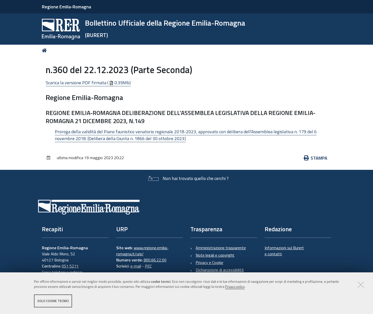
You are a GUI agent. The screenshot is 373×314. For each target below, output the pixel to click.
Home (45, 50)
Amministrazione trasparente (221, 248)
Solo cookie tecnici (53, 300)
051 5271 (70, 266)
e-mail (135, 266)
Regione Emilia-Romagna (66, 6)
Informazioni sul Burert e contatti (284, 251)
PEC (148, 266)
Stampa (319, 158)
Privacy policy (235, 286)
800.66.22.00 (155, 260)
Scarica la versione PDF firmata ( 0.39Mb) (88, 82)
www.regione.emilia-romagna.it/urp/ (142, 251)
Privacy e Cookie (209, 262)
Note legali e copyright (215, 255)
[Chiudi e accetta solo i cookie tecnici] (361, 284)
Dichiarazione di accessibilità (220, 270)
